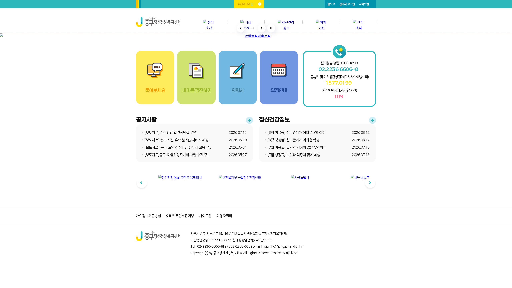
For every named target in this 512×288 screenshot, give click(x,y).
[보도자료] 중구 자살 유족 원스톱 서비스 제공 (176, 140)
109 (338, 96)
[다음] (370, 183)
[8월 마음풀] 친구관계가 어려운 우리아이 (296, 133)
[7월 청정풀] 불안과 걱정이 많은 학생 (293, 155)
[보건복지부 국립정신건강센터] (225, 178)
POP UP (245, 4)
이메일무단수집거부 (180, 216)
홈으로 (331, 4)
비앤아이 (291, 253)
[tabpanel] (165, 186)
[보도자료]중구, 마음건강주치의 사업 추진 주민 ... (178, 155)
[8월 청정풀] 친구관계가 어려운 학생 (293, 140)
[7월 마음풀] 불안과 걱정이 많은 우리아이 (296, 148)
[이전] (142, 183)
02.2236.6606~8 (338, 69)
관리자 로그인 (347, 4)
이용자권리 (224, 216)
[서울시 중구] (345, 178)
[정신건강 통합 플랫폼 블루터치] (165, 178)
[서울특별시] (285, 178)
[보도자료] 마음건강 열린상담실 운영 (170, 133)
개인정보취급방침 (148, 216)
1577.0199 (338, 83)
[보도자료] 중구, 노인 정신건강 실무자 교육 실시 (178, 148)
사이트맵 (364, 4)
